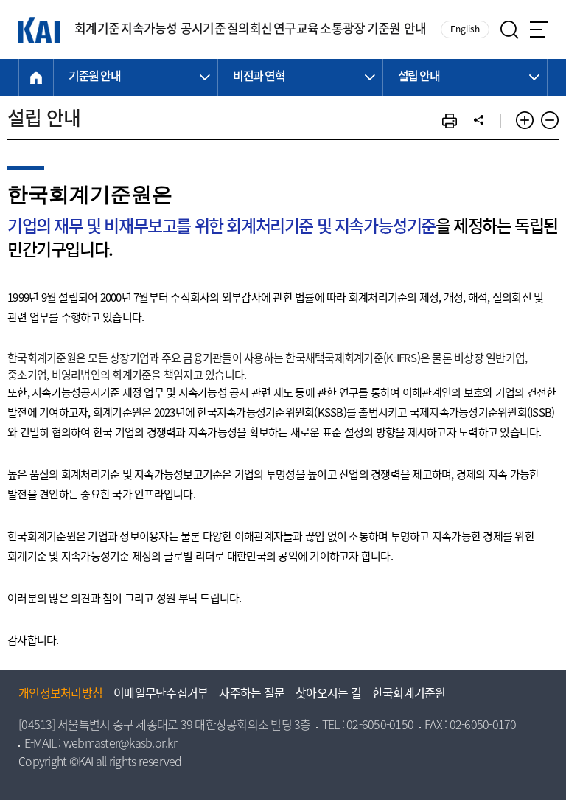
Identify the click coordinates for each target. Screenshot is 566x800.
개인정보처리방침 (60, 694)
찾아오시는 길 (328, 694)
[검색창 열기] (509, 30)
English (465, 30)
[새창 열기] (449, 121)
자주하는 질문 (251, 694)
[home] (36, 77)
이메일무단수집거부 (160, 694)
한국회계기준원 (409, 694)
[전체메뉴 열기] (539, 29)
